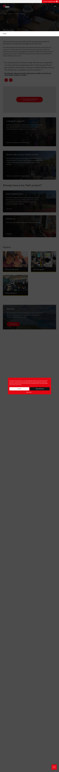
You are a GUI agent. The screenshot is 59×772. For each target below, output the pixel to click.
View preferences (40, 388)
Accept (19, 388)
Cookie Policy (29, 392)
